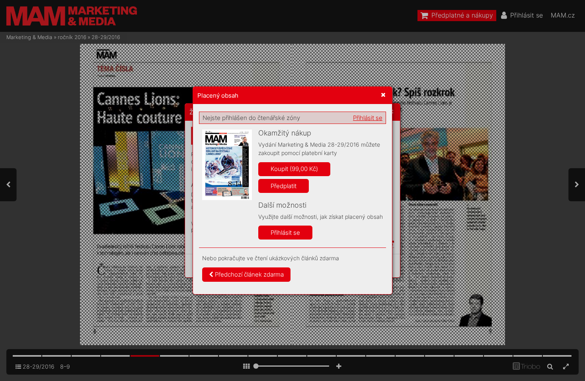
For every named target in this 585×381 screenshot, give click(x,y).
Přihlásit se (367, 118)
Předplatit (283, 186)
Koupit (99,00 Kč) (294, 169)
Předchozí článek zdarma (248, 274)
